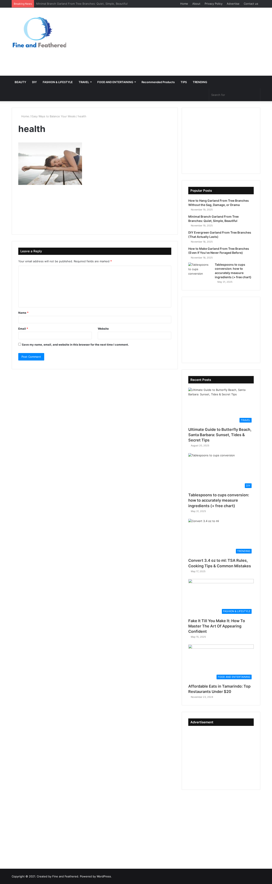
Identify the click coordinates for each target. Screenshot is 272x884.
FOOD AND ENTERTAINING (115, 82)
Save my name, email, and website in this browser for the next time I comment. (75, 344)
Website (103, 328)
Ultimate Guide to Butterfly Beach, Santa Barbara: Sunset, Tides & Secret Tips (219, 434)
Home (184, 3)
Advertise (233, 3)
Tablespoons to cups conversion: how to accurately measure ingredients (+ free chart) (218, 500)
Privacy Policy (213, 3)
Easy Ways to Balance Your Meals (53, 116)
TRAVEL (84, 82)
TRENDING (200, 82)
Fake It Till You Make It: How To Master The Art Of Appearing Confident (216, 626)
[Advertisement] (178, 41)
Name (23, 312)
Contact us (251, 3)
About (196, 3)
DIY (34, 82)
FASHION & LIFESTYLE (58, 82)
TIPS (184, 82)
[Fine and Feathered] (39, 32)
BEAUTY (20, 82)
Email (23, 328)
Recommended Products (158, 82)
